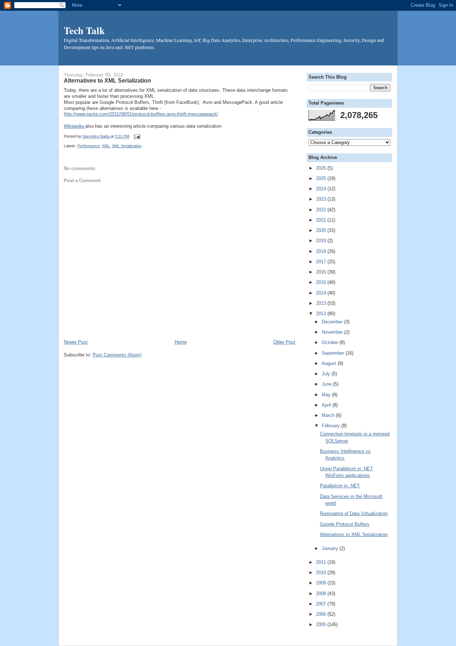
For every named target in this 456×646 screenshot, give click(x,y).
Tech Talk (84, 30)
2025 (321, 178)
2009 (321, 583)
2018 (321, 251)
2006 (321, 614)
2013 (321, 303)
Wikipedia (74, 126)
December (333, 321)
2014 (321, 293)
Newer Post (76, 342)
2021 (321, 220)
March (329, 415)
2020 (321, 230)
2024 (321, 188)
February (331, 425)
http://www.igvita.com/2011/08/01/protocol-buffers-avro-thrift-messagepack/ (141, 114)
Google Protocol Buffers (344, 524)
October (331, 342)
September (334, 353)
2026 (321, 168)
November (333, 332)
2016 (321, 272)
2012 (321, 313)
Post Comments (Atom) (117, 355)
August (330, 363)
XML (106, 146)
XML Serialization (126, 146)
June (327, 384)
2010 (321, 572)
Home (181, 342)
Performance (88, 146)
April (327, 405)
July (327, 373)
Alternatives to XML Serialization (354, 534)
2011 (321, 562)
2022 (321, 209)
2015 (321, 282)
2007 (321, 604)
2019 (321, 240)
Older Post (284, 342)
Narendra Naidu (96, 136)
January (331, 548)
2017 (321, 261)
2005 (321, 624)
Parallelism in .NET (340, 485)
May (327, 394)
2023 (321, 199)
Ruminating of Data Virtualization (354, 513)
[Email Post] (136, 136)
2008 (321, 593)
